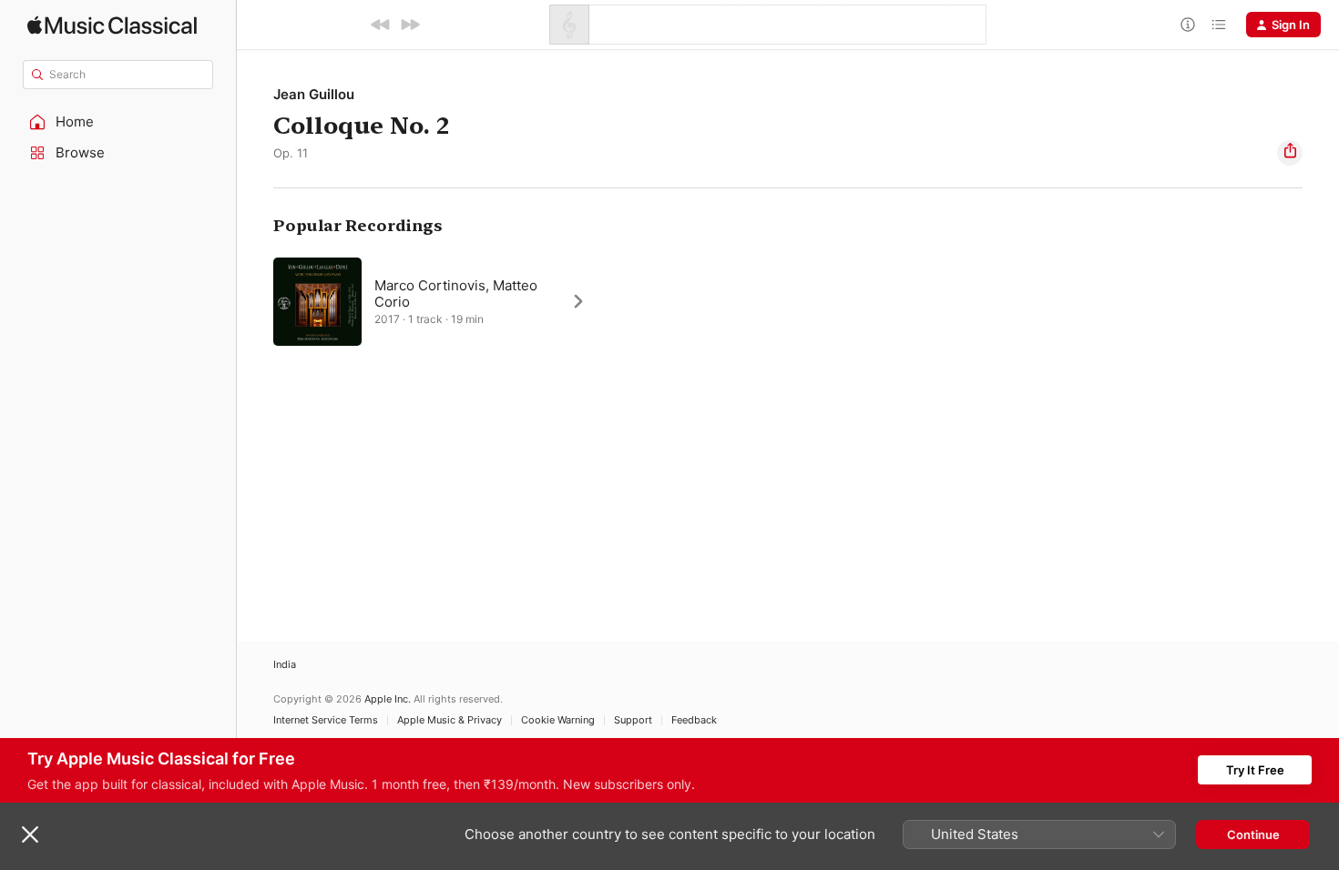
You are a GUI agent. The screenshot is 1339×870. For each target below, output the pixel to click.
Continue (1253, 834)
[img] (112, 25)
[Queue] (1218, 24)
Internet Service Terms (325, 720)
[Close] (30, 834)
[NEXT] (409, 24)
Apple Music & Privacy (449, 720)
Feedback (694, 720)
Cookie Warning (558, 720)
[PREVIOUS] (380, 24)
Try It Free (1255, 770)
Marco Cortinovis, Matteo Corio (455, 293)
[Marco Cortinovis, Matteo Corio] (438, 301)
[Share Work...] (1290, 153)
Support (633, 720)
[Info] (1187, 24)
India (284, 665)
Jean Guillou (313, 94)
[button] (118, 122)
